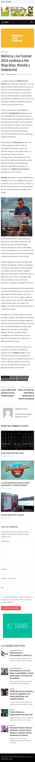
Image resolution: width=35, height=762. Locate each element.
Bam (11, 759)
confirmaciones (23, 377)
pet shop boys (22, 380)
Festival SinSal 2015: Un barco (12, 515)
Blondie (13, 377)
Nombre (4, 569)
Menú (6, 22)
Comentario (6, 541)
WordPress (4, 759)
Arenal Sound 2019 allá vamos (12, 453)
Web (2, 587)
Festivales (4, 52)
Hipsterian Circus (12, 74)
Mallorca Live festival (9, 380)
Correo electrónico (9, 578)
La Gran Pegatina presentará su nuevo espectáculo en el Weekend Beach (15, 484)
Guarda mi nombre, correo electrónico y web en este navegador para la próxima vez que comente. (17, 599)
